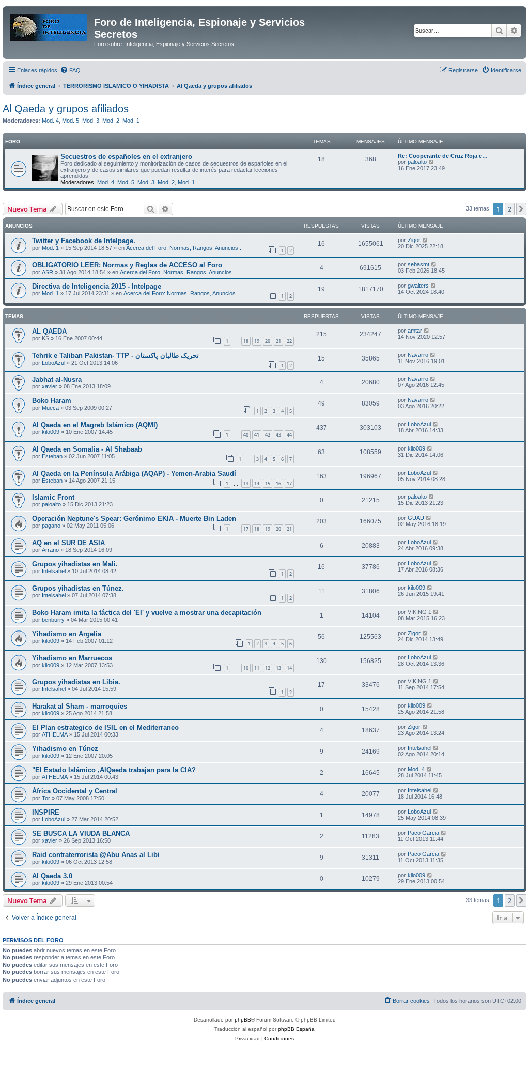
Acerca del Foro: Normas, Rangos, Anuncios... (184, 248)
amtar (415, 330)
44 (289, 434)
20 (267, 341)
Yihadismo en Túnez (65, 749)
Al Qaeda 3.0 (52, 876)
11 (256, 668)
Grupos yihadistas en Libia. (76, 682)
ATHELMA (55, 734)
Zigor (414, 240)
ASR (47, 272)
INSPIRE (45, 812)
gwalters (418, 285)
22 (289, 341)
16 (278, 483)
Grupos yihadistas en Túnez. (78, 588)
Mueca (50, 407)
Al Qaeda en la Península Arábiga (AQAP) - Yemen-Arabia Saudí (134, 473)
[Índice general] (49, 25)
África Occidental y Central (74, 791)
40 (245, 434)
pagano (51, 525)
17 (289, 483)
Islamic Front (53, 497)
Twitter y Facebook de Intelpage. (83, 241)
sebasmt (418, 264)
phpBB (243, 1020)
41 (256, 434)
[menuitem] (70, 70)
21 (278, 341)
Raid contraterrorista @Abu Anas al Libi (96, 855)
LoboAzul (53, 362)
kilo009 (50, 432)
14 (256, 483)
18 (245, 341)
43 (278, 434)
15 (267, 483)
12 (267, 668)
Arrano (50, 550)
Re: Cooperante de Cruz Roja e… (443, 156)
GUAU (416, 518)
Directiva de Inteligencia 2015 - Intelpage (96, 286)
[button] (521, 209)
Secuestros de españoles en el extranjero (126, 156)
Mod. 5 (70, 120)
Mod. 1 (130, 120)
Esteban (52, 456)
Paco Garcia (423, 833)
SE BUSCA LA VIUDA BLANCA (81, 833)
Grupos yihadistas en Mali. (75, 564)
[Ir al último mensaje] (425, 240)
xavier (49, 386)
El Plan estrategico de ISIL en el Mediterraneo (105, 727)
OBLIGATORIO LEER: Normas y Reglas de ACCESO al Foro (127, 265)
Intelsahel (54, 571)
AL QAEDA (49, 331)
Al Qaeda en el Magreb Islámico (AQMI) (95, 425)
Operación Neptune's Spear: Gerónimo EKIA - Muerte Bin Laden (134, 518)
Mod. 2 (110, 120)
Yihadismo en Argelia (66, 634)
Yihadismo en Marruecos (72, 658)
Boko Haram (51, 400)
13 (245, 483)
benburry (53, 620)
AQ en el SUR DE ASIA (68, 543)
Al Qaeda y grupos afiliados (66, 108)
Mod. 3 (90, 120)
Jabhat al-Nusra (57, 379)
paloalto (417, 162)
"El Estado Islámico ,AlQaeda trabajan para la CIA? (114, 770)
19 (256, 341)
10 (245, 668)
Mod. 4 (50, 120)
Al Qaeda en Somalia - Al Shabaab (87, 449)
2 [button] (509, 209)
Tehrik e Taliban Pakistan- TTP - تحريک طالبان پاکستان (115, 355)
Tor (46, 798)
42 (267, 434)
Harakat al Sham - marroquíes (79, 706)
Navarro (418, 355)
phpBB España (296, 1029)
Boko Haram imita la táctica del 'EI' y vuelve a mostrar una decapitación (146, 613)
